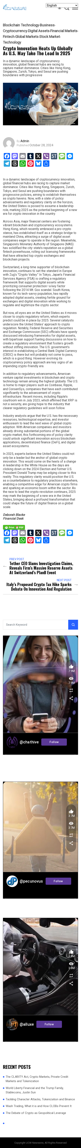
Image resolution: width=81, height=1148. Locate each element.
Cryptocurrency (15, 31)
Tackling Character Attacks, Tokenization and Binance (40, 1099)
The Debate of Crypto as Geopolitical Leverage (36, 1113)
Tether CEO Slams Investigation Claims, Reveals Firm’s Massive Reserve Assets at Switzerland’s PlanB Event (41, 568)
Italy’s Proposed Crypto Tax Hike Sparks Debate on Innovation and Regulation (39, 586)
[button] (75, 8)
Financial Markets (63, 31)
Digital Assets (39, 31)
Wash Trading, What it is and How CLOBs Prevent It (39, 1106)
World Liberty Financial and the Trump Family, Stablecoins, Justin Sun (35, 1090)
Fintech (9, 37)
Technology (12, 42)
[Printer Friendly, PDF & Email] (14, 527)
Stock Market (49, 37)
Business (47, 25)
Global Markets (27, 37)
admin (24, 141)
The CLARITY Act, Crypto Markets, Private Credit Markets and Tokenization (37, 1079)
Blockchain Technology (21, 25)
